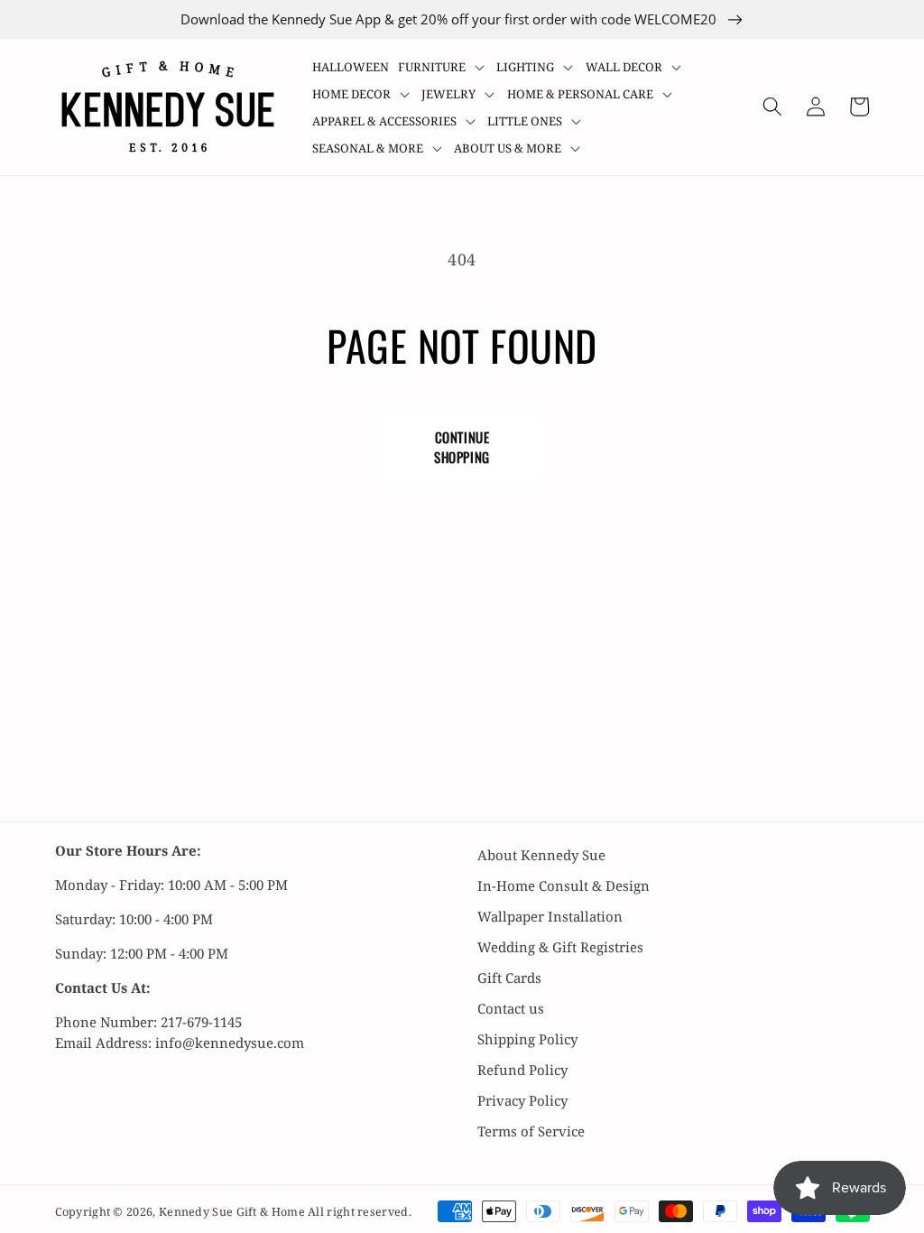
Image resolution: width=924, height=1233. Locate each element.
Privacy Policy (522, 1100)
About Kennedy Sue (541, 855)
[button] (443, 66)
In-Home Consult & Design (563, 885)
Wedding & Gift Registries (560, 947)
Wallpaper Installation (550, 916)
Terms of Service (531, 1131)
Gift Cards (509, 978)
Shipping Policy (527, 1039)
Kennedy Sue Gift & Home (233, 1211)
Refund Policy (522, 1070)
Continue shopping (462, 447)
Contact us (510, 1008)
